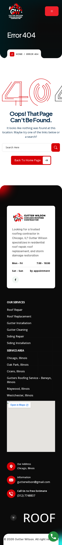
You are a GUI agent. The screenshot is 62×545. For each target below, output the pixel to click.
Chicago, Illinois (17, 358)
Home (19, 54)
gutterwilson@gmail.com (33, 482)
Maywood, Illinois (18, 389)
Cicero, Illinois (16, 371)
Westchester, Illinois (20, 395)
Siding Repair (15, 336)
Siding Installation (19, 343)
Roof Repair (14, 310)
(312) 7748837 (26, 495)
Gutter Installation (19, 323)
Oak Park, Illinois (18, 365)
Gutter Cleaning (17, 330)
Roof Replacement (19, 316)
